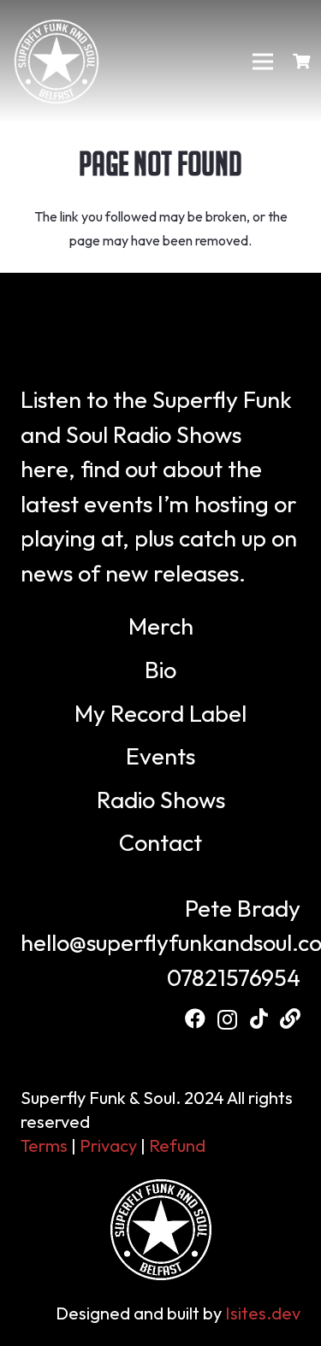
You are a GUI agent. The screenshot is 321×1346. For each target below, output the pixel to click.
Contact (160, 842)
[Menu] (263, 61)
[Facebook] (195, 1018)
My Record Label (160, 713)
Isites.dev (262, 1313)
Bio (160, 669)
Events (160, 755)
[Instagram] (227, 1019)
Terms (44, 1145)
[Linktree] (290, 1018)
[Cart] (301, 61)
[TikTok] (259, 1018)
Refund (177, 1145)
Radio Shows (161, 799)
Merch (160, 626)
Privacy (108, 1145)
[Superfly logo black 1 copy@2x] (56, 61)
